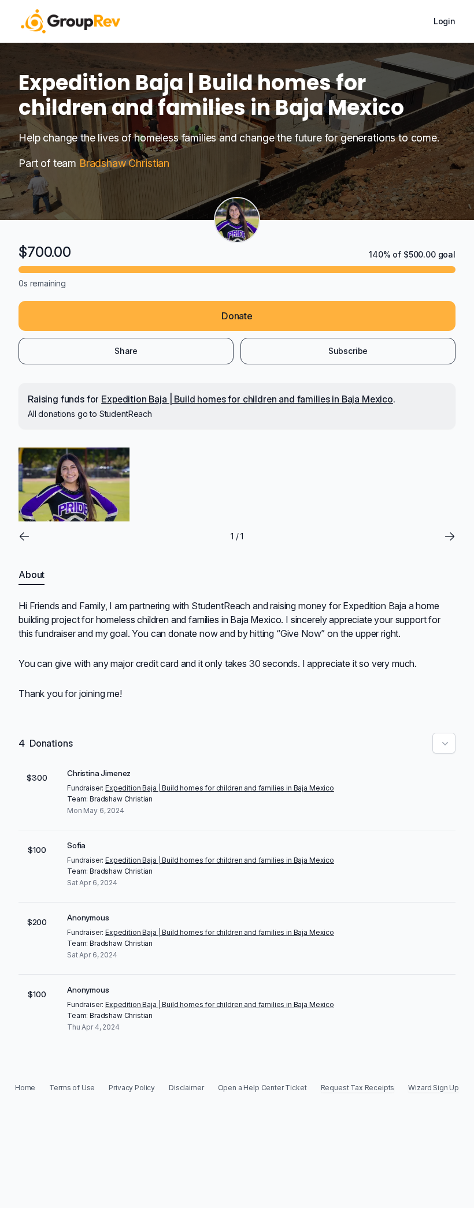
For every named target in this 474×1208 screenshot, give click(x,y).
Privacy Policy (132, 1087)
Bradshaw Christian (124, 163)
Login (445, 21)
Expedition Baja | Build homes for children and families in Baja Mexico (247, 399)
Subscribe (348, 351)
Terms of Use (72, 1087)
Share (126, 351)
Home (25, 1087)
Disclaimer (186, 1087)
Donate (237, 316)
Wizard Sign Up (433, 1087)
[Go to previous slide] (24, 536)
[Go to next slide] (450, 536)
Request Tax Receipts (358, 1087)
